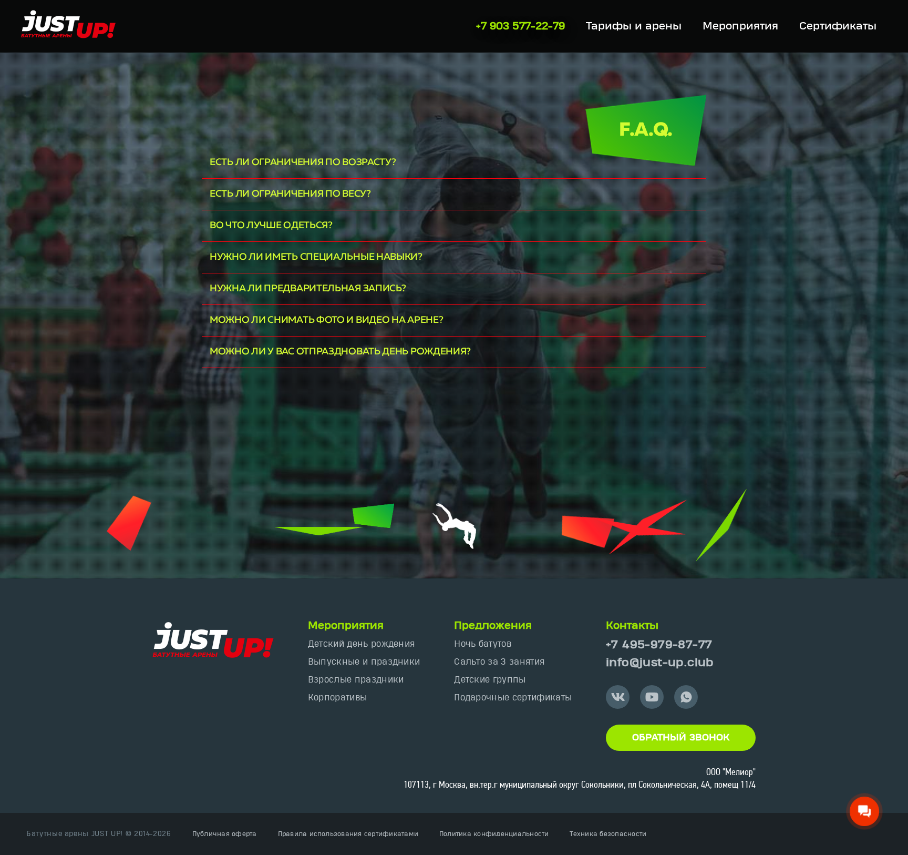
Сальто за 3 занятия (499, 662)
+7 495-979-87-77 (659, 645)
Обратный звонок (680, 737)
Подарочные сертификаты (513, 698)
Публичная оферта (224, 834)
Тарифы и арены (634, 26)
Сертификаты (837, 26)
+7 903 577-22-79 (520, 26)
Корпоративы (337, 698)
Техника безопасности (608, 834)
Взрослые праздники (356, 680)
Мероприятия (740, 26)
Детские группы (489, 680)
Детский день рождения (361, 644)
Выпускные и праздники (364, 662)
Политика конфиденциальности (494, 834)
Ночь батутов (482, 644)
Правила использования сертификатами (348, 834)
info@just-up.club (660, 663)
